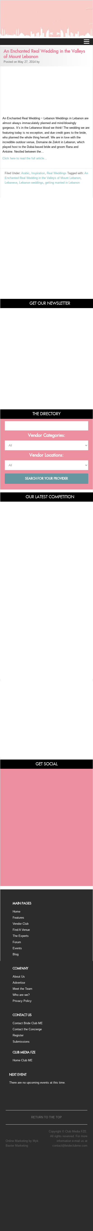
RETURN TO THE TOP (46, 1117)
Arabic (25, 173)
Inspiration (38, 173)
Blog (16, 954)
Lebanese (11, 182)
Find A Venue (21, 929)
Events (17, 948)
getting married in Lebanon (62, 182)
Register (18, 1035)
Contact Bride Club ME (28, 1023)
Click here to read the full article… (24, 158)
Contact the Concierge (27, 1029)
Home (16, 911)
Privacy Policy (22, 1001)
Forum (17, 942)
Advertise (19, 982)
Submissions (21, 1041)
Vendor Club (20, 923)
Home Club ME (23, 1060)
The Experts (21, 936)
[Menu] (86, 41)
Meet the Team (22, 988)
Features (18, 917)
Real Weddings (56, 173)
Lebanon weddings (31, 182)
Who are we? (21, 995)
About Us (19, 976)
